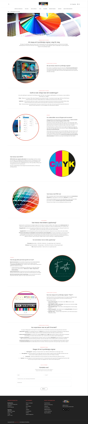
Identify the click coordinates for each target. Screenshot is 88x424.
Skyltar (27, 404)
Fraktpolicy (46, 406)
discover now (49, 76)
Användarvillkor (47, 407)
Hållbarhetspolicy (47, 409)
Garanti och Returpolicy (48, 404)
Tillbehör (27, 409)
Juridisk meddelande (48, 411)
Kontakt (27, 412)
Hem (8, 11)
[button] (9, 4)
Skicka (43, 388)
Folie (27, 407)
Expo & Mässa (28, 406)
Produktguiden (28, 411)
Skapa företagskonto (29, 414)
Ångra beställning (47, 412)
